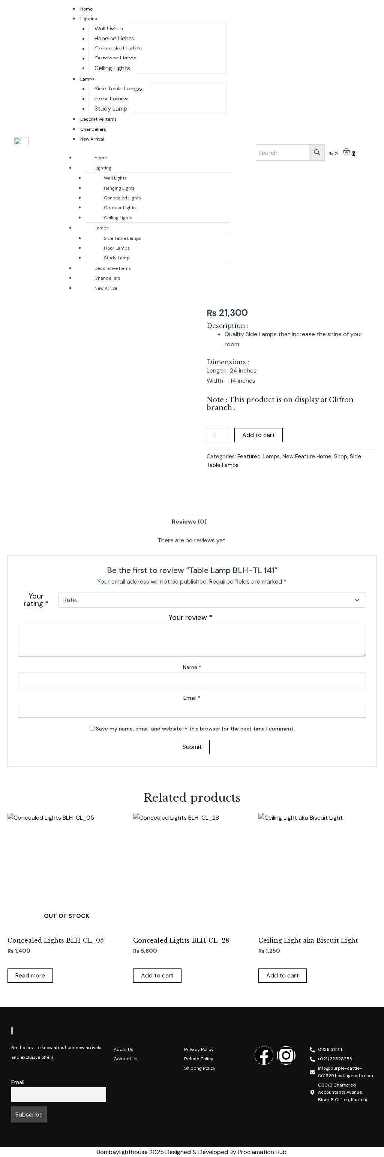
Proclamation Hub (262, 1152)
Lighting (88, 19)
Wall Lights (108, 29)
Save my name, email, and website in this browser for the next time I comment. (195, 728)
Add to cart (258, 435)
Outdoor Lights (115, 58)
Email (192, 697)
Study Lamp (111, 108)
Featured (249, 456)
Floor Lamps (111, 99)
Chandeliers (93, 129)
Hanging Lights (114, 38)
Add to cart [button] (157, 975)
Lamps (87, 79)
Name (192, 667)
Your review (190, 617)
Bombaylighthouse (122, 1152)
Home (86, 9)
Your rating (36, 600)
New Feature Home (307, 456)
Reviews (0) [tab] (189, 521)
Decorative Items (98, 119)
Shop (340, 456)
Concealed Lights (118, 48)
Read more (30, 975)
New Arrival (92, 139)
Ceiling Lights (112, 68)
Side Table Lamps (118, 89)
